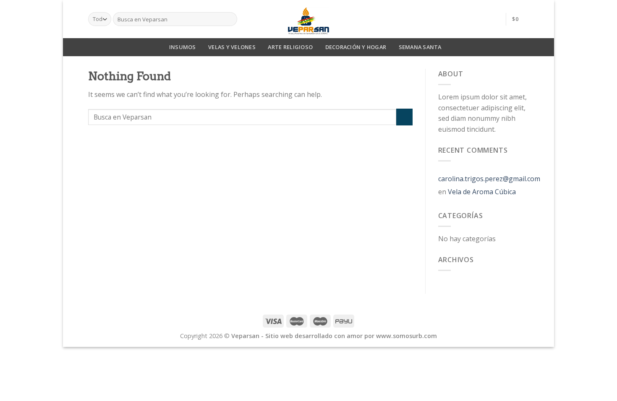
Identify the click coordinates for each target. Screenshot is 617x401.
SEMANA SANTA (420, 47)
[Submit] (404, 117)
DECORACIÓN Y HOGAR (356, 47)
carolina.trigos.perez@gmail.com (489, 178)
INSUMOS (182, 47)
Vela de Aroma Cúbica (482, 191)
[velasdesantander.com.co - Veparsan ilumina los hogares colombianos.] (308, 19)
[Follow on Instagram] (494, 19)
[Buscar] (229, 19)
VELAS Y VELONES (232, 47)
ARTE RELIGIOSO (290, 47)
